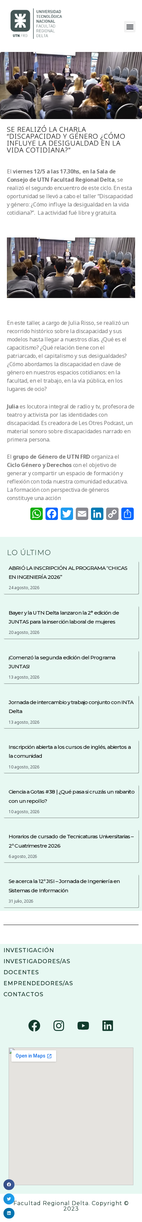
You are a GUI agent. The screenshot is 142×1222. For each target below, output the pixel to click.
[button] (129, 26)
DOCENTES (21, 972)
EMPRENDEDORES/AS (38, 983)
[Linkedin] (107, 1025)
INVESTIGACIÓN (28, 950)
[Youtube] (83, 1025)
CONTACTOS (23, 994)
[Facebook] (34, 1025)
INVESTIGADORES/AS (36, 961)
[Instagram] (59, 1025)
